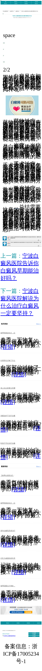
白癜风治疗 (17, 11)
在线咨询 (36, 1)
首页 (5, 1)
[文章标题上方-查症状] (22, 14)
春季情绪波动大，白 (7, 333)
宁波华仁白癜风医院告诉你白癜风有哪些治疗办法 (29, 11)
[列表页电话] (21, 613)
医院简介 (15, 1)
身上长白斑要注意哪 (7, 388)
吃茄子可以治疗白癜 (7, 443)
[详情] (7, 347)
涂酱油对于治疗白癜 (7, 416)
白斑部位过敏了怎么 (7, 360)
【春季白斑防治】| (7, 475)
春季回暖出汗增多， (7, 586)
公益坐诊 (15, 3)
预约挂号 (36, 3)
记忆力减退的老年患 (7, 558)
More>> (38, 324)
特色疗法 (5, 3)
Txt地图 (34, 636)
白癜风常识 (12, 11)
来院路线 (26, 3)
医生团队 (26, 1)
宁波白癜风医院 (5, 11)
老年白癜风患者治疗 (7, 531)
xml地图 (34, 634)
